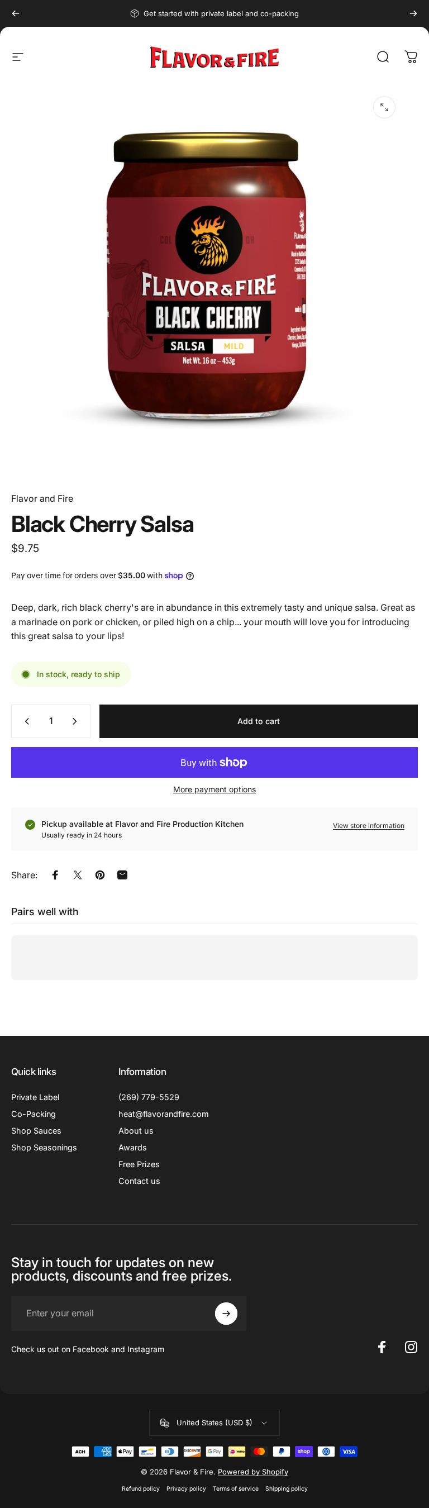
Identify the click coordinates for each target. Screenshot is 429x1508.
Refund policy (141, 1488)
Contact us (139, 1181)
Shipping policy (286, 1488)
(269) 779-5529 (148, 1097)
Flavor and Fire (42, 498)
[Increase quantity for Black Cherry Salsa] (77, 721)
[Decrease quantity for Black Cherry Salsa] (24, 721)
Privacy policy (186, 1488)
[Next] (413, 13)
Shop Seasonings (44, 1147)
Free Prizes (139, 1164)
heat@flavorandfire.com (163, 1114)
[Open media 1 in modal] (384, 107)
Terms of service (236, 1488)
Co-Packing (33, 1114)
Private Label (35, 1097)
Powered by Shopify (253, 1471)
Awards (132, 1147)
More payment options (214, 789)
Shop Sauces (36, 1130)
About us (136, 1130)
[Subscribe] (226, 1313)
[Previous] (15, 13)
